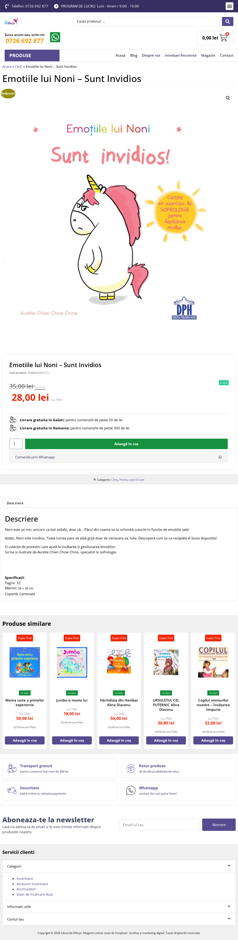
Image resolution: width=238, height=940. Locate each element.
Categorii (14, 866)
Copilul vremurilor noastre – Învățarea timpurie (213, 705)
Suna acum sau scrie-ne (25, 34)
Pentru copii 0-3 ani (131, 480)
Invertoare (25, 878)
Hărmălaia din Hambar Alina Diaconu (119, 702)
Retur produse (152, 765)
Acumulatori (26, 889)
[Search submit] (227, 21)
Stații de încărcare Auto (35, 894)
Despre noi (151, 55)
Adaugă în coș (126, 443)
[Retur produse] (131, 768)
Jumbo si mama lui (71, 700)
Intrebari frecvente (181, 55)
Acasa (121, 55)
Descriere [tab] (15, 503)
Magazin (208, 55)
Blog (133, 55)
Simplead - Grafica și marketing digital (139, 933)
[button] (229, 6)
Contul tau (15, 919)
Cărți (18, 66)
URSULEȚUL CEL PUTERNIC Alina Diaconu (166, 705)
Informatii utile (19, 906)
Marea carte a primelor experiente (24, 702)
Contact (226, 55)
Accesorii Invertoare (32, 883)
